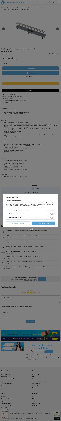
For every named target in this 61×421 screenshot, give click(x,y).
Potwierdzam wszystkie (43, 223)
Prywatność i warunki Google (31, 205)
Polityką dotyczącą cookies (40, 202)
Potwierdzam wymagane (18, 223)
